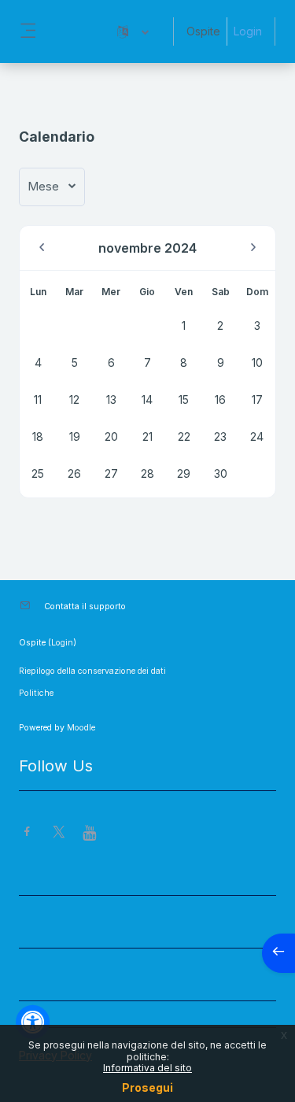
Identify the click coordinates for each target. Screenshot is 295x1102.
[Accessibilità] (33, 1022)
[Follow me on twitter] (59, 833)
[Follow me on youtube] (90, 834)
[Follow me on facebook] (27, 833)
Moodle (81, 728)
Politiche (36, 693)
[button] (133, 31)
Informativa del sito (147, 1068)
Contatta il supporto (85, 606)
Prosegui (147, 1087)
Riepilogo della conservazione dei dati (92, 671)
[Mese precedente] (41, 248)
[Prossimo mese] (253, 248)
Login (248, 31)
